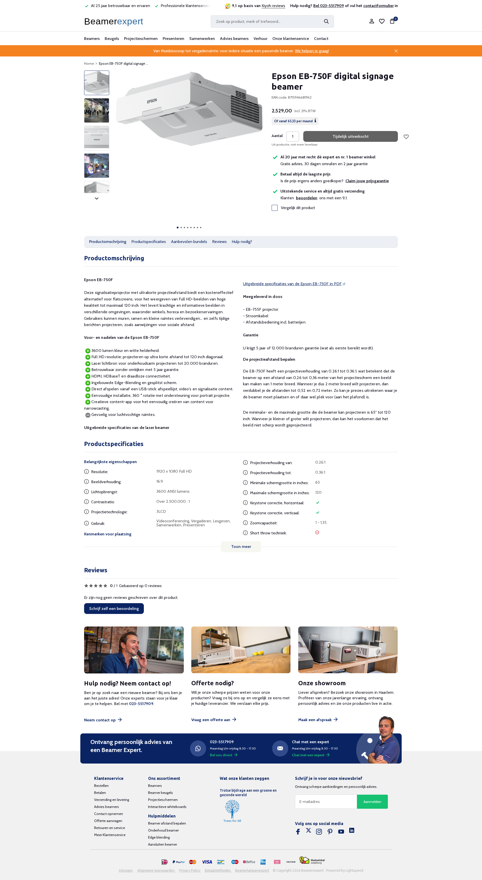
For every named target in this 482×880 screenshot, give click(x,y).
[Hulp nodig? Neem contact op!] (134, 649)
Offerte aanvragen (108, 821)
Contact (321, 38)
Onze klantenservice (290, 38)
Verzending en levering (111, 799)
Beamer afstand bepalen (167, 823)
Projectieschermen (141, 38)
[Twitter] (308, 832)
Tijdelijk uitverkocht (351, 136)
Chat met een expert (308, 755)
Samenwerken (202, 38)
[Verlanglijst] (382, 21)
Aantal (277, 136)
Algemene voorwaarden (156, 870)
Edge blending (159, 837)
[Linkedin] (351, 832)
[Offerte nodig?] (241, 649)
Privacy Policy (190, 870)
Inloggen (126, 870)
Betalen (100, 792)
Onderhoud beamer (163, 830)
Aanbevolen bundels (189, 241)
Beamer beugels (160, 792)
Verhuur (260, 38)
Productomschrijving (107, 241)
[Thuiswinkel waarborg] (312, 860)
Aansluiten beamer (162, 844)
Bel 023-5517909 (328, 5)
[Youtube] (341, 832)
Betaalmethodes (218, 870)
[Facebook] (298, 832)
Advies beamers (234, 38)
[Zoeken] (326, 21)
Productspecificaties (148, 241)
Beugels (112, 38)
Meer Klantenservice (110, 835)
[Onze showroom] (348, 649)
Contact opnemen (108, 813)
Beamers (92, 38)
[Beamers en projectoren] (114, 21)
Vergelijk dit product (298, 208)
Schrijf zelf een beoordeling (114, 608)
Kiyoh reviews (273, 5)
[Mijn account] (371, 21)
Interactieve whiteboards (167, 806)
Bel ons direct (221, 755)
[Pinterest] (330, 832)
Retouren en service (109, 828)
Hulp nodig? (242, 241)
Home (89, 63)
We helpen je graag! (312, 50)
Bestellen (101, 785)
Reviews (219, 241)
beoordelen (306, 198)
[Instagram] (319, 832)
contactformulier (378, 5)
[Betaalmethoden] (164, 862)
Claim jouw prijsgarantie (367, 180)
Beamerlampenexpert (252, 870)
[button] (177, 227)
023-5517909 (141, 703)
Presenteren (173, 38)
